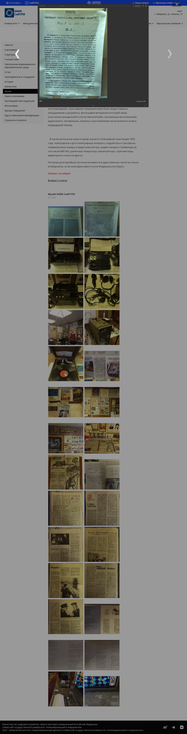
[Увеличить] (143, 6)
